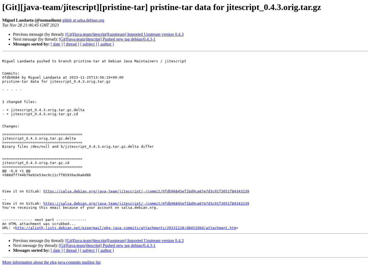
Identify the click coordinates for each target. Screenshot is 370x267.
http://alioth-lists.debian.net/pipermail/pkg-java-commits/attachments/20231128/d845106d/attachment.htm (125, 228)
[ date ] (57, 44)
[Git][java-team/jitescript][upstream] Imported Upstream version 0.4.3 (124, 34)
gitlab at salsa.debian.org (83, 20)
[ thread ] (71, 44)
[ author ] (106, 44)
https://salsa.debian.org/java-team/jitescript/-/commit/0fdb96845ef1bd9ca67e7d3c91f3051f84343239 (146, 191)
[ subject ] (88, 44)
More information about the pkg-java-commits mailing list (51, 262)
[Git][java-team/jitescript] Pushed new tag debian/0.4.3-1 (107, 39)
